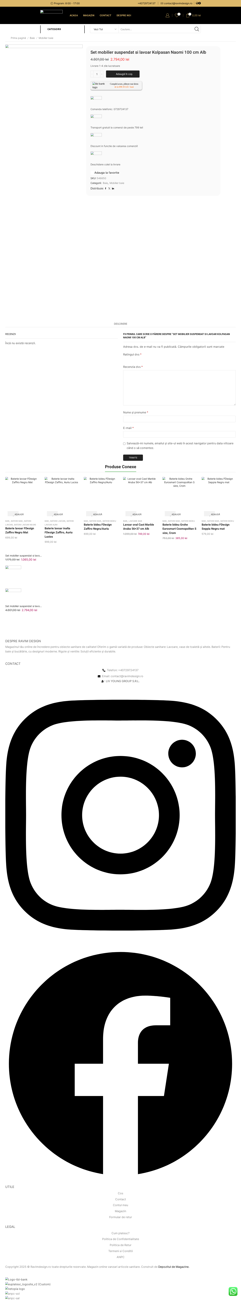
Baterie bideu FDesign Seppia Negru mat (216, 527)
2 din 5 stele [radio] (130, 359)
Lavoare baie (135, 521)
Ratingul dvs (132, 354)
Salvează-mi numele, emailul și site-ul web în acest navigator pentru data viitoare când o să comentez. (180, 446)
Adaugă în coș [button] (16, 514)
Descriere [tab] (120, 323)
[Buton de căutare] (197, 29)
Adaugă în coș (124, 73)
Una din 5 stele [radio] (124, 359)
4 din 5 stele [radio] (149, 359)
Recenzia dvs (133, 367)
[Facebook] (199, 3)
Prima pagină (18, 37)
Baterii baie (17, 521)
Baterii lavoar (57, 521)
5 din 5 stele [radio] (161, 359)
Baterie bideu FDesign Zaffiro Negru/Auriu (98, 527)
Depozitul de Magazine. (173, 1266)
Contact (105, 15)
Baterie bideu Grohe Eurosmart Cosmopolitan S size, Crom (179, 529)
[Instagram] (197, 3)
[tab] (120, 323)
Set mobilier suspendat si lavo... (23, 555)
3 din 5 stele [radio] (139, 359)
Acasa (74, 15)
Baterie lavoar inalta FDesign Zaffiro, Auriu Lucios (59, 532)
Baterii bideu (109, 521)
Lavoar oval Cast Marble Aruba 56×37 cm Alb (138, 527)
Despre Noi (124, 15)
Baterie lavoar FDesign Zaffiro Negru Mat (19, 530)
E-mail (128, 428)
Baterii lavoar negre (25, 524)
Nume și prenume (135, 412)
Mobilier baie (46, 37)
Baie (32, 37)
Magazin (88, 15)
